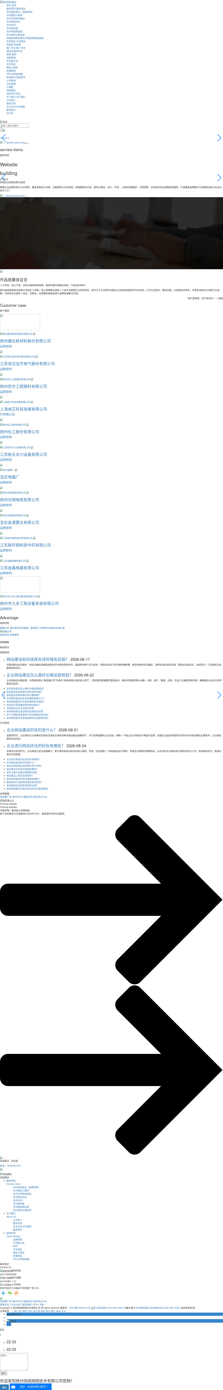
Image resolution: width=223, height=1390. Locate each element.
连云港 (36, 1311)
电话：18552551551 (10, 1165)
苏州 (30, 1311)
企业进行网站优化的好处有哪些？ (36, 745)
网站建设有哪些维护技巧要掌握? (23, 695)
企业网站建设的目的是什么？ (33, 729)
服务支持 (11, 103)
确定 (4, 1387)
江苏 (19, 1311)
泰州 (58, 1311)
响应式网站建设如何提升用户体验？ (25, 765)
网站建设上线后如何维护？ (20, 775)
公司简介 (11, 100)
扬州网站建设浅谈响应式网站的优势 (25, 711)
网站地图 (26, 1304)
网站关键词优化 (15, 51)
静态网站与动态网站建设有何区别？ (25, 782)
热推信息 (4, 1304)
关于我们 (11, 96)
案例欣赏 (13, 1234)
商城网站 (11, 70)
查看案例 (14, 634)
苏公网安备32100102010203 (108, 1307)
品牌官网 (11, 57)
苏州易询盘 (12, 28)
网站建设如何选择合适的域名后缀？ (38, 659)
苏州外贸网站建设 (16, 18)
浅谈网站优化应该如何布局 (20, 708)
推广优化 (11, 47)
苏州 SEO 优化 (171, 1307)
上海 (14, 1311)
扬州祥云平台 (40, 796)
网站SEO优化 (13, 93)
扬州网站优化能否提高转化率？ (23, 785)
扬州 (48, 1311)
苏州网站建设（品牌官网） (20, 11)
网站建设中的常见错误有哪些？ (23, 769)
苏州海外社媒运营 (16, 34)
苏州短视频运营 (15, 31)
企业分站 (15, 1304)
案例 (9, 54)
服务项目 (11, 8)
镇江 (53, 1311)
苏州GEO (11, 24)
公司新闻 (11, 80)
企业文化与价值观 (16, 106)
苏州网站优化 (13, 21)
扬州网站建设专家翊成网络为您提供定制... (28, 717)
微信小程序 (12, 67)
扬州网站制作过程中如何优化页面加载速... (28, 788)
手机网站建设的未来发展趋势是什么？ (26, 698)
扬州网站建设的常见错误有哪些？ (24, 778)
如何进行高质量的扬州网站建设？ (24, 704)
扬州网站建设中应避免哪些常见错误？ (26, 701)
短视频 (10, 44)
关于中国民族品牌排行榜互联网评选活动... (28, 714)
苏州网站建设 (142, 1307)
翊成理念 (11, 90)
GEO (15, 1246)
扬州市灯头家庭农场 (22, 796)
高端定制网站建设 (16, 38)
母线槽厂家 (5, 796)
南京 (25, 1311)
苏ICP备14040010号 (79, 1307)
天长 (63, 1311)
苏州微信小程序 (15, 15)
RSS (35, 1304)
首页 (9, 5)
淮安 (42, 1311)
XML (42, 1304)
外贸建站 (11, 41)
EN (8, 113)
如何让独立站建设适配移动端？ (23, 772)
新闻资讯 (11, 77)
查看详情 (4, 634)
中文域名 (11, 64)
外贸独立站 (12, 60)
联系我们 (11, 109)
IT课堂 (10, 87)
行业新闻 (11, 83)
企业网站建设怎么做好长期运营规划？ (40, 675)
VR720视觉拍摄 (15, 73)
